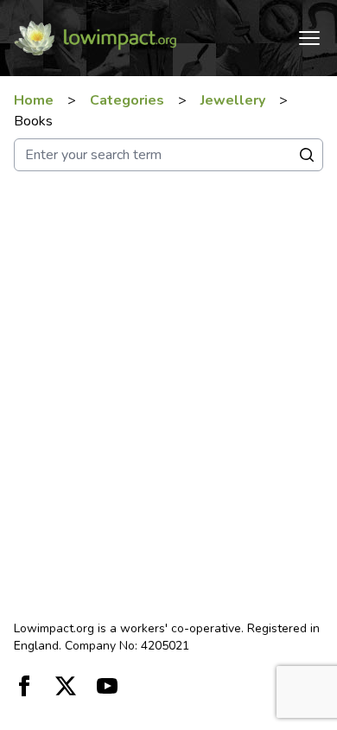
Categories (127, 100)
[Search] (306, 154)
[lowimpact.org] (95, 38)
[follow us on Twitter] (65, 686)
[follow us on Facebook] (24, 686)
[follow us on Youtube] (107, 686)
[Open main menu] (309, 38)
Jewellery (232, 100)
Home (34, 100)
